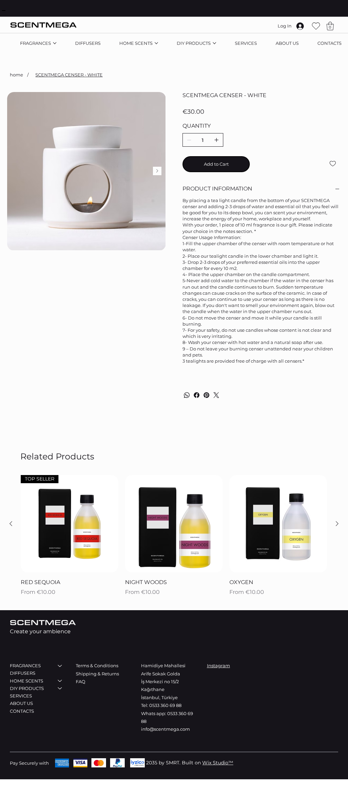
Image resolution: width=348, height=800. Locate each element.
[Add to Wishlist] (333, 163)
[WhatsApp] (186, 395)
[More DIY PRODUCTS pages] (214, 43)
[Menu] (3, 10)
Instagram (218, 665)
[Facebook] (196, 395)
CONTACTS (22, 711)
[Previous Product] (11, 524)
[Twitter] (216, 395)
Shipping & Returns (98, 673)
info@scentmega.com (165, 729)
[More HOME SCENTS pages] (156, 43)
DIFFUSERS (22, 673)
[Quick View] (174, 523)
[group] (174, 536)
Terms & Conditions (97, 665)
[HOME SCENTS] (60, 681)
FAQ (80, 681)
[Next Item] (157, 171)
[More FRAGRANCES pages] (54, 43)
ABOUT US (21, 703)
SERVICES (21, 695)
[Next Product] (337, 524)
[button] (330, 26)
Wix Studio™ (217, 763)
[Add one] (216, 140)
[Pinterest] (206, 395)
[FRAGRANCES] (60, 665)
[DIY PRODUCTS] (60, 688)
